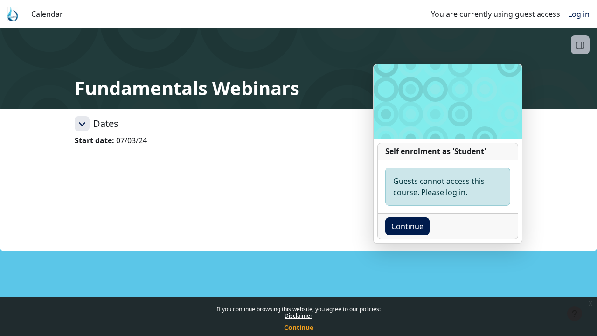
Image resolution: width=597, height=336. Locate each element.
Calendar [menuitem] (47, 14)
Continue (298, 327)
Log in (579, 14)
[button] (82, 123)
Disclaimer (298, 316)
